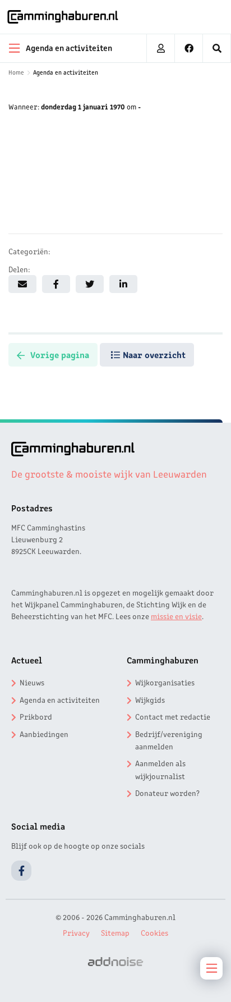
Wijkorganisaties (165, 682)
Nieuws (32, 682)
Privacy (76, 932)
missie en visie (176, 615)
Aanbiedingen (44, 733)
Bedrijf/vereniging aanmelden (168, 740)
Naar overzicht (154, 354)
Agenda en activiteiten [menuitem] (69, 47)
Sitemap (115, 932)
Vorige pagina (59, 354)
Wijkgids (150, 699)
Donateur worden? (167, 792)
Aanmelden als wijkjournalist (160, 769)
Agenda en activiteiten (65, 71)
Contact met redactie (172, 716)
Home (16, 71)
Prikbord (36, 716)
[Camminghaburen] (63, 17)
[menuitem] (217, 48)
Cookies (154, 932)
